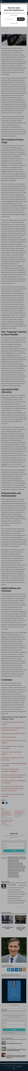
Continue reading (14, 23)
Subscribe (21, 19)
